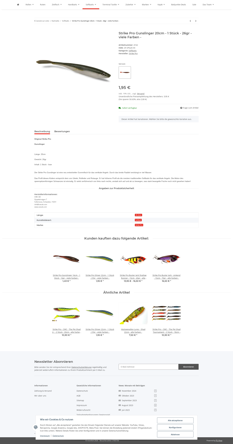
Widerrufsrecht (83, 410)
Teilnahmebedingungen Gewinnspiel (93, 414)
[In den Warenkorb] (36, 29)
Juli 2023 (139, 410)
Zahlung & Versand (43, 391)
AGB (78, 395)
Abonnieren (188, 366)
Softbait (138, 220)
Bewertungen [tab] (62, 131)
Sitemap (80, 400)
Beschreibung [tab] (42, 131)
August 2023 (139, 405)
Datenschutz (58, 436)
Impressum (45, 436)
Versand (140, 93)
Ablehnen (175, 434)
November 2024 (139, 391)
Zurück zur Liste (42, 21)
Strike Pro (139, 225)
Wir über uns (40, 395)
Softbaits (133, 50)
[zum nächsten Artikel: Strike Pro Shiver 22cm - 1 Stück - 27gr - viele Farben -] (196, 21)
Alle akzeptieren (175, 420)
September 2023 (139, 400)
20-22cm (138, 215)
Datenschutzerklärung (81, 367)
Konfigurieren (175, 427)
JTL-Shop (219, 440)
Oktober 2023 (139, 395)
